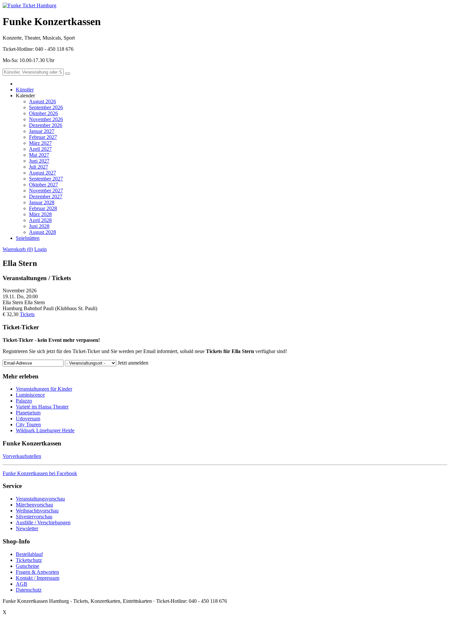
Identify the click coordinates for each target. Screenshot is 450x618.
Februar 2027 (43, 137)
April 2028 (40, 220)
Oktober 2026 (43, 113)
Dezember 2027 (45, 196)
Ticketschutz (29, 560)
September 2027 (46, 178)
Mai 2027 (39, 155)
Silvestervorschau (34, 516)
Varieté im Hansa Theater (42, 406)
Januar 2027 (41, 131)
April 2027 (40, 149)
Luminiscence (30, 395)
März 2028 (40, 214)
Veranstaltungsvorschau (40, 499)
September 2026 (46, 107)
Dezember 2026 (45, 125)
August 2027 (42, 173)
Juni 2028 (39, 226)
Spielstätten (28, 238)
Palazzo (24, 401)
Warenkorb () (18, 249)
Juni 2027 (39, 161)
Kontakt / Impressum (37, 578)
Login (40, 249)
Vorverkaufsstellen (22, 456)
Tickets (27, 314)
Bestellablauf (29, 554)
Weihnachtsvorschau (37, 510)
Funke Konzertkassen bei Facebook (40, 473)
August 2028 (42, 232)
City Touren (28, 424)
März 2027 (40, 143)
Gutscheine (27, 566)
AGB (21, 584)
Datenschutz (29, 590)
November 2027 (46, 190)
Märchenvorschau (34, 504)
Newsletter (27, 528)
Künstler (25, 89)
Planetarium (28, 412)
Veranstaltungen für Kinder (44, 389)
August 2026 (42, 101)
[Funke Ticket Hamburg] (29, 5)
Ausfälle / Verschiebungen (43, 522)
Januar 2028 (41, 202)
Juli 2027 (38, 167)
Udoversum (28, 418)
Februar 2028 (43, 208)
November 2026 (46, 119)
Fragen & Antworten (37, 572)
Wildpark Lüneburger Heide (45, 430)
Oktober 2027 (43, 184)
